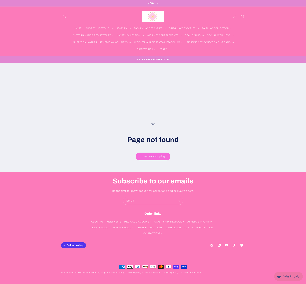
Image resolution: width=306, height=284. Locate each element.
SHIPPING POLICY (173, 222)
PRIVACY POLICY (123, 227)
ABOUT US (97, 222)
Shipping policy (171, 273)
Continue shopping (153, 156)
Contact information (191, 273)
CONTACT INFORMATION (198, 227)
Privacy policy (134, 273)
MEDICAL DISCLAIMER (137, 222)
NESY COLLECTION (78, 273)
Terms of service (152, 273)
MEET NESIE (114, 222)
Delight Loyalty (290, 276)
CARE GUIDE (173, 227)
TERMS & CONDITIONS (149, 227)
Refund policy (117, 273)
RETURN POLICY (100, 227)
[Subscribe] (179, 201)
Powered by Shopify (98, 273)
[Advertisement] (153, 86)
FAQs (157, 222)
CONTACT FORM (153, 233)
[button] (64, 16)
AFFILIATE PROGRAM (199, 222)
